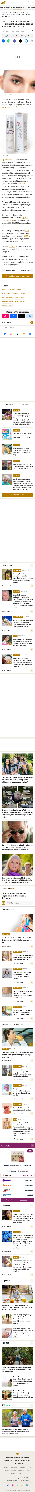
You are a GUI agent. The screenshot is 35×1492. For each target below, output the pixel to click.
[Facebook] (13, 316)
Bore (22, 301)
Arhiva (28, 1478)
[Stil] (3, 2)
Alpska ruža (19, 297)
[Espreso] (22, 1467)
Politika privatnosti (12, 1480)
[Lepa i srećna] (13, 1470)
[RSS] (24, 333)
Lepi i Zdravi (12, 12)
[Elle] (29, 1467)
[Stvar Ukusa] (22, 1474)
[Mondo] (14, 1467)
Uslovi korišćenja (24, 1480)
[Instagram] (5, 316)
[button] (31, 30)
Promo (3, 30)
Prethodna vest (10, 270)
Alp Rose (16, 293)
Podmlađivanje (7, 301)
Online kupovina (8, 289)
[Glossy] (6, 1470)
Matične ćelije (7, 297)
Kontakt (22, 1478)
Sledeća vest (25, 270)
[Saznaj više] (31, 1280)
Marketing (16, 1478)
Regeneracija (7, 305)
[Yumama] (13, 1474)
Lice (16, 301)
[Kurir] (6, 1467)
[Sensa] (29, 1470)
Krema (23, 293)
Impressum (8, 1478)
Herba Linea (6, 293)
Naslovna (4, 12)
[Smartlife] (21, 1470)
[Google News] (29, 316)
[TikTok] (21, 316)
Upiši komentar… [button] (13, 903)
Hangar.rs (19, 289)
